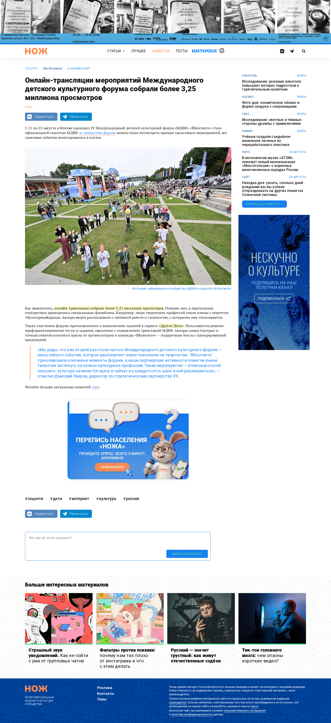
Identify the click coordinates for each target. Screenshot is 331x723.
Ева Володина (52, 68)
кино (246, 152)
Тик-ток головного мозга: (262, 655)
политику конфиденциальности (192, 714)
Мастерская (204, 51)
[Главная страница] (36, 51)
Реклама (104, 688)
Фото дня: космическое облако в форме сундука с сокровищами (270, 105)
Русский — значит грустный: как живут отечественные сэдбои (196, 655)
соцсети (31, 68)
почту (254, 706)
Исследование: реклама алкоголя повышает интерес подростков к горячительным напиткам (271, 85)
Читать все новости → (264, 204)
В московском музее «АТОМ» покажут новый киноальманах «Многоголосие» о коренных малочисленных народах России (270, 164)
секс (245, 114)
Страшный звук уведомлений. (58, 655)
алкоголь (249, 75)
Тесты (182, 51)
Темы (102, 699)
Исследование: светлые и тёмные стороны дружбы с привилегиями (272, 122)
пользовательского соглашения (245, 710)
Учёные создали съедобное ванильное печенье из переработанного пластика (266, 141)
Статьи (114, 51)
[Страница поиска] (304, 51)
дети (57, 498)
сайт (246, 177)
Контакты (105, 693)
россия (132, 498)
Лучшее (138, 51)
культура (107, 498)
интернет (80, 498)
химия (247, 131)
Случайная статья (222, 51)
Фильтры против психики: (128, 658)
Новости (160, 51)
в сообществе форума (98, 132)
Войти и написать (187, 554)
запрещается (177, 702)
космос (248, 96)
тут (95, 387)
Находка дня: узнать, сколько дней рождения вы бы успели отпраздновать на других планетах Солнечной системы (272, 189)
